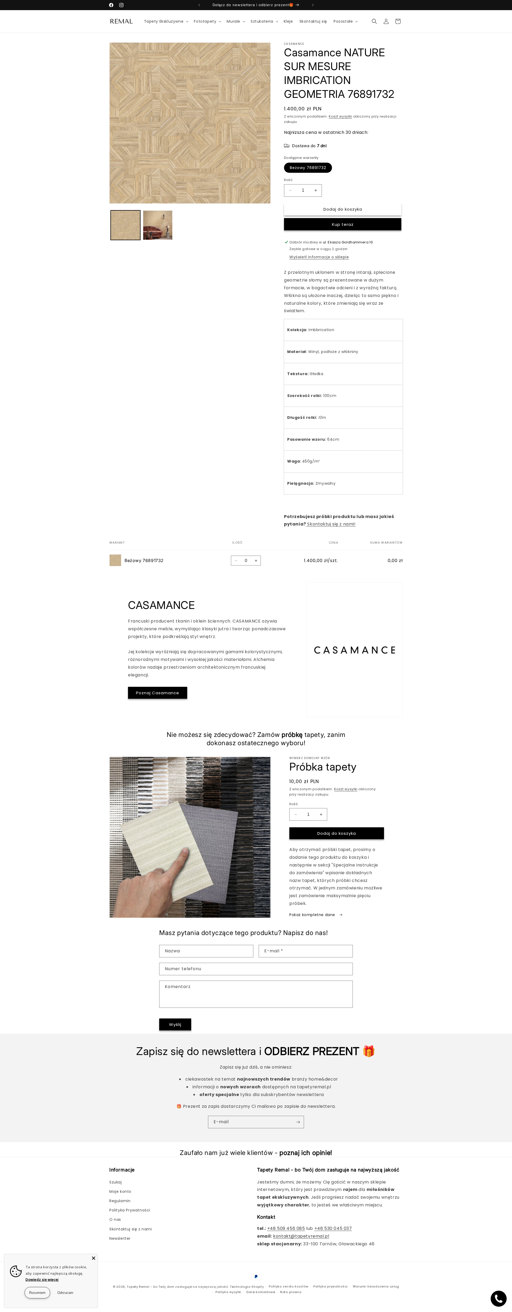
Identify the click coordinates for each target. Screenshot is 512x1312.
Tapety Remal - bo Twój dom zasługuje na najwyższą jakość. (178, 1287)
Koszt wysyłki (340, 116)
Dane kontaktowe (260, 1292)
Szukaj (115, 1182)
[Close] (93, 1258)
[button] (166, 21)
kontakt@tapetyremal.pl (301, 1236)
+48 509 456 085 (286, 1228)
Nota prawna (291, 1292)
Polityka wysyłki (228, 1292)
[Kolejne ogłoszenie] (313, 5)
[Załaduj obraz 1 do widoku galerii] (125, 225)
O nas (115, 1219)
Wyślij (175, 1024)
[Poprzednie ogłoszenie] (199, 5)
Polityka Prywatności (129, 1210)
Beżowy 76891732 (308, 167)
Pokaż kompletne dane (313, 914)
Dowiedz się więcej (42, 1279)
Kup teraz (343, 224)
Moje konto (120, 1191)
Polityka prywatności (330, 1286)
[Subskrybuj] (298, 1122)
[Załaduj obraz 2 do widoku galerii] (158, 225)
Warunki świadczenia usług (376, 1286)
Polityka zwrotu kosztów (288, 1286)
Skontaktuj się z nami (130, 1229)
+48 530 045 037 (333, 1228)
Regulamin (119, 1200)
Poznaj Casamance (157, 693)
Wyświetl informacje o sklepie (319, 257)
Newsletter (120, 1238)
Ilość (288, 179)
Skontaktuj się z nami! (331, 524)
